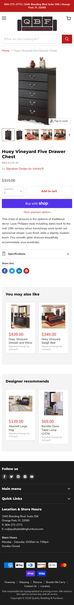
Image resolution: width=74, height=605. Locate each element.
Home (5, 50)
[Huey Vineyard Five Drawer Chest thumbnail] (8, 135)
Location (45, 586)
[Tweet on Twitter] (12, 271)
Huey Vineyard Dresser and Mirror (20, 341)
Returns (37, 582)
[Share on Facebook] (5, 271)
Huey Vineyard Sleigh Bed (51, 341)
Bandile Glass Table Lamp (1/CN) (50, 429)
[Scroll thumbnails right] (69, 135)
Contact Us (30, 586)
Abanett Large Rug (18, 428)
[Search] (67, 39)
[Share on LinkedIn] (19, 271)
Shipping (24, 582)
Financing (10, 582)
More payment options (37, 212)
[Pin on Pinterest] (26, 271)
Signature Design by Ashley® (25, 168)
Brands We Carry (55, 582)
